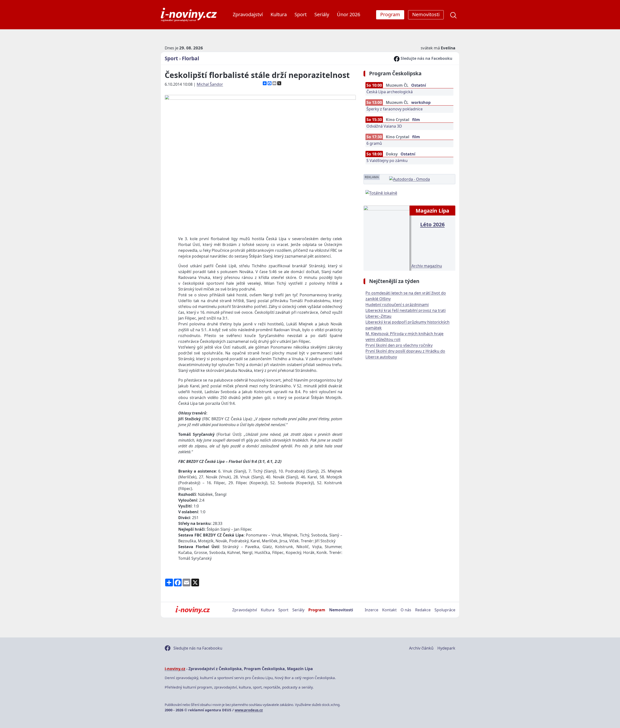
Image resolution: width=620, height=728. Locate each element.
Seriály (321, 14)
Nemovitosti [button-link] (426, 14)
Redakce (423, 610)
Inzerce (371, 610)
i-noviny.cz (175, 668)
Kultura (279, 14)
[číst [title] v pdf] (386, 237)
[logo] (189, 14)
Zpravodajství (248, 14)
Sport (300, 14)
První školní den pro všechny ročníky (399, 345)
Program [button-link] (390, 14)
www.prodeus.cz (249, 710)
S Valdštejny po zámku (387, 160)
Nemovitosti (341, 610)
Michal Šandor (210, 84)
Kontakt (389, 610)
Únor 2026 (348, 14)
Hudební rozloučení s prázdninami (397, 304)
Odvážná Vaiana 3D (384, 126)
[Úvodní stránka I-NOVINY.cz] (193, 610)
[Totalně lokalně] (381, 192)
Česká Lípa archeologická (389, 91)
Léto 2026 (432, 224)
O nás (406, 610)
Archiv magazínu (426, 265)
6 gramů (374, 143)
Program (316, 610)
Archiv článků (421, 648)
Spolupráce (444, 610)
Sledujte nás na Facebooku (426, 58)
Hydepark (446, 648)
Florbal (190, 58)
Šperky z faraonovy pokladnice (394, 109)
